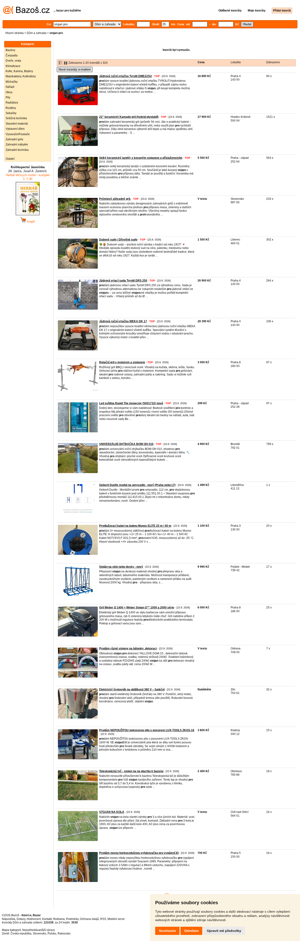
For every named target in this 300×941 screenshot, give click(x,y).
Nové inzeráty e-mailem (75, 69)
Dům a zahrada (36, 33)
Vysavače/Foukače (18, 134)
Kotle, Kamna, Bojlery (19, 71)
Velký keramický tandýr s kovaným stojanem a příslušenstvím (140, 157)
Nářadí (10, 87)
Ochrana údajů (89, 919)
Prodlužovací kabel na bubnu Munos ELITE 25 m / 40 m (135, 525)
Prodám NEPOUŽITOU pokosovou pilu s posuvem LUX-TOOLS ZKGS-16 (146, 730)
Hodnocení (34, 919)
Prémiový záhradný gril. (115, 198)
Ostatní (10, 158)
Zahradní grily (14, 139)
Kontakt (47, 919)
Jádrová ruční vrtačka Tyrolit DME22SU (125, 76)
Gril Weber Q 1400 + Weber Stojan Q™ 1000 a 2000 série (136, 607)
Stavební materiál (17, 123)
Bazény (10, 50)
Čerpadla (12, 55)
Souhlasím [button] (167, 931)
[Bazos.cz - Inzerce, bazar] (26, 13)
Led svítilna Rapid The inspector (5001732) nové (131, 403)
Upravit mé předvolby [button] (224, 931)
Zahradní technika (17, 150)
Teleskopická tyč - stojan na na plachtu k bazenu (131, 771)
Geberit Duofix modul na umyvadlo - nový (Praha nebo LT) (137, 485)
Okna (9, 92)
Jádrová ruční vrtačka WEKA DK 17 (123, 321)
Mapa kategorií (11, 930)
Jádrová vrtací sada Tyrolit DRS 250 (123, 280)
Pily (8, 97)
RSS (103, 919)
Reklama (59, 919)
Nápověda (8, 919)
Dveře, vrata (13, 60)
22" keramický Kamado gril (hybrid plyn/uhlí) (128, 117)
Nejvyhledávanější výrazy (38, 930)
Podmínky (72, 919)
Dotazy (21, 919)
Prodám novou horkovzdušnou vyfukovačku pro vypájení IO (139, 853)
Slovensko (39, 933)
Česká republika (21, 933)
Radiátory (12, 102)
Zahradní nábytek (17, 144)
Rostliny (11, 108)
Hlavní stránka (14, 33)
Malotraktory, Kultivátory (21, 76)
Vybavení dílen (15, 128)
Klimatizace (13, 66)
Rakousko (64, 933)
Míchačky (12, 81)
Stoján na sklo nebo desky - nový (121, 566)
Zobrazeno (273, 62)
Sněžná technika (16, 118)
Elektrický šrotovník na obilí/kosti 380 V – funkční (132, 689)
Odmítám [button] (191, 931)
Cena (201, 62)
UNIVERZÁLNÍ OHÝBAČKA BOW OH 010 (126, 444)
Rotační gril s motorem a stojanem (122, 362)
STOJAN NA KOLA (111, 812)
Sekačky (11, 113)
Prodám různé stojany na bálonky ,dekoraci (128, 648)
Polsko (52, 933)
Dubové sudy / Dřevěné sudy (118, 239)
